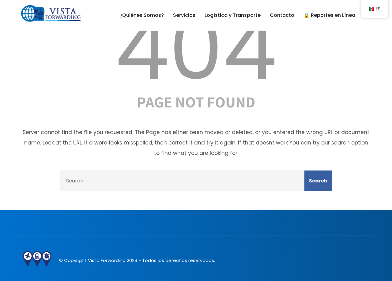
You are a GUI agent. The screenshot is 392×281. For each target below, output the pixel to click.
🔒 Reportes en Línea (329, 15)
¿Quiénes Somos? (141, 15)
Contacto (282, 15)
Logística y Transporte (233, 15)
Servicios (184, 15)
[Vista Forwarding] (51, 14)
